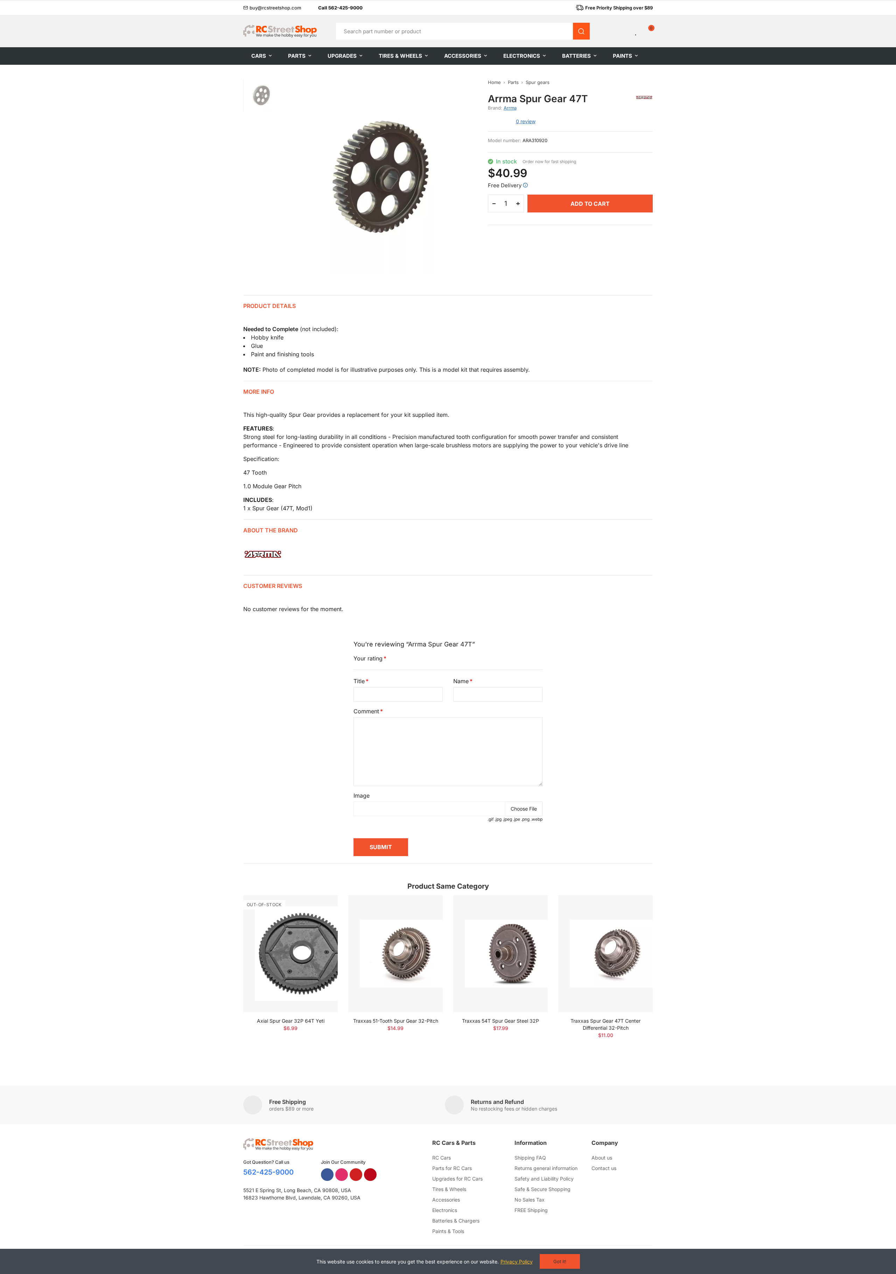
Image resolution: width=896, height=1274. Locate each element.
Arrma (510, 108)
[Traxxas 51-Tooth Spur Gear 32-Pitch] (395, 953)
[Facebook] (327, 1174)
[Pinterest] (370, 1174)
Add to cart (590, 203)
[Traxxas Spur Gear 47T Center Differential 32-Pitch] (605, 953)
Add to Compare (320, 907)
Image (362, 795)
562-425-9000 (268, 1172)
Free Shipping (287, 1101)
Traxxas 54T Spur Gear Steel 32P (500, 1021)
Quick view (320, 921)
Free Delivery (505, 185)
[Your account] (624, 31)
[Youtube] (356, 1174)
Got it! (559, 1261)
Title (359, 681)
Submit (381, 847)
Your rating (368, 658)
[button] (272, 7)
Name (461, 681)
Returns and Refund (497, 1101)
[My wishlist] (636, 31)
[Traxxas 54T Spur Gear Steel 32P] (500, 953)
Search (581, 31)
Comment (366, 711)
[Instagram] (341, 1174)
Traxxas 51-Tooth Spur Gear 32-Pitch (395, 1021)
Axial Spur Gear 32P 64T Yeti (290, 1021)
